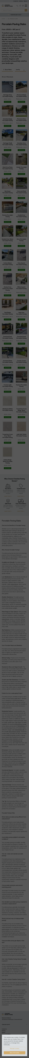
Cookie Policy (16, 1039)
